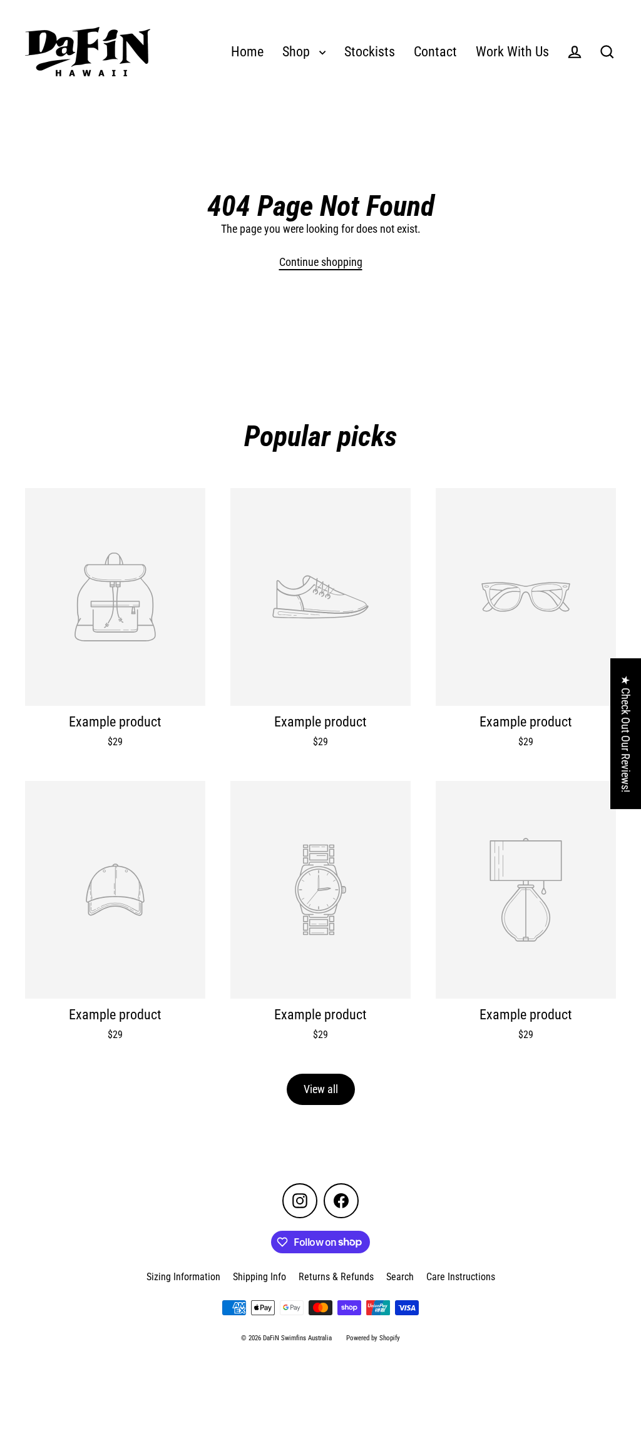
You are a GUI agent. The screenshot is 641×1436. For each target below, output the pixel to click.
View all (321, 1089)
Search (400, 1277)
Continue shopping (320, 261)
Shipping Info (259, 1277)
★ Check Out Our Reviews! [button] (625, 733)
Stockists (369, 51)
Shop (297, 51)
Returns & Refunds (336, 1277)
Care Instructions (460, 1277)
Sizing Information (183, 1277)
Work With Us (512, 51)
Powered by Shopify (373, 1338)
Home (247, 51)
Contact (435, 51)
